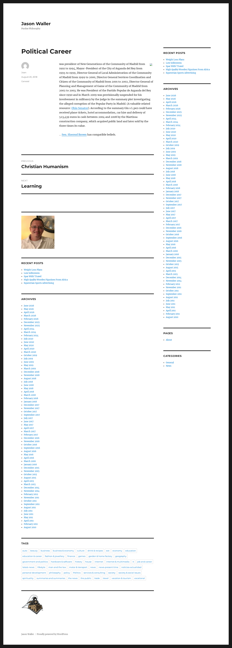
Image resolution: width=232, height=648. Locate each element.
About (169, 340)
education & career (32, 556)
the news (72, 578)
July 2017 (28, 418)
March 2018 (30, 395)
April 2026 (29, 312)
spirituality (27, 578)
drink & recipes (95, 550)
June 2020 (29, 342)
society (111, 572)
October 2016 (30, 444)
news (93, 567)
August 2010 (30, 527)
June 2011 (28, 514)
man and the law (57, 567)
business (45, 550)
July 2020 (28, 338)
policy (67, 572)
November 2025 (32, 325)
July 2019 (28, 358)
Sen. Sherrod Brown (74, 134)
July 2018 (28, 381)
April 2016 (29, 458)
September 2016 (32, 448)
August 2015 (30, 477)
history (78, 561)
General (25, 81)
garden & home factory (100, 556)
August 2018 (30, 378)
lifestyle (41, 567)
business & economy (63, 550)
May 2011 (28, 517)
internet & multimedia (117, 561)
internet (99, 561)
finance (71, 556)
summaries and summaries (51, 578)
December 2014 (31, 487)
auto (24, 550)
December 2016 (31, 438)
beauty (34, 550)
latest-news (28, 567)
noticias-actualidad (131, 567)
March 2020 (30, 352)
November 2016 (32, 441)
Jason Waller (36, 23)
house (88, 561)
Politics (76, 572)
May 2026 (29, 309)
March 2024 (30, 332)
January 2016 (30, 464)
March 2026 (30, 315)
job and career (144, 561)
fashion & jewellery (54, 556)
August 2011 (30, 507)
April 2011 (29, 520)
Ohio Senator (79, 108)
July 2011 (28, 511)
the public (86, 578)
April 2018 (29, 391)
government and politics (35, 561)
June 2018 (29, 385)
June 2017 (29, 421)
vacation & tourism (121, 578)
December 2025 (32, 322)
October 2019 (30, 355)
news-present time (108, 567)
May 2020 (29, 345)
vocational (139, 578)
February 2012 (31, 494)
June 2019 (29, 362)
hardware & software (61, 561)
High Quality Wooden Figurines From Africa (46, 279)
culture (80, 550)
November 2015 (31, 471)
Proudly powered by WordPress (52, 634)
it (133, 561)
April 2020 (29, 348)
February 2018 (31, 398)
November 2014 (31, 491)
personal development (34, 572)
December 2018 (31, 372)
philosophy (55, 572)
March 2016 (30, 461)
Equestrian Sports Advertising (39, 283)
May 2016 (28, 454)
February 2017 (31, 434)
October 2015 (30, 474)
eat (107, 550)
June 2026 (29, 305)
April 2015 (29, 481)
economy (117, 550)
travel (106, 578)
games (81, 556)
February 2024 (31, 335)
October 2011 (30, 501)
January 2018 (30, 401)
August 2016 (30, 451)
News (168, 366)
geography (120, 556)
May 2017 (28, 424)
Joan (23, 72)
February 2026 (31, 319)
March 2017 (30, 431)
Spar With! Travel (32, 276)
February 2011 (31, 524)
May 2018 (28, 388)
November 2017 (31, 408)
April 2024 (29, 329)
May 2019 (28, 365)
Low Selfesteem (32, 273)
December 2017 (31, 405)
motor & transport (78, 567)
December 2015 (31, 468)
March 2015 (30, 484)
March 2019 (30, 368)
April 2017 (29, 428)
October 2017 (30, 411)
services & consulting (94, 572)
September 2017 (32, 415)
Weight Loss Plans (33, 269)
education (130, 550)
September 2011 (32, 504)
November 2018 (31, 375)
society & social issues (129, 572)
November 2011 (31, 497)
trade (97, 578)
